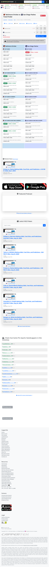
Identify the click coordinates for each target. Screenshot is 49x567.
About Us (4, 452)
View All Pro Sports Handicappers (25, 395)
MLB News (15, 159)
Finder (16, 23)
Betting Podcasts (6, 450)
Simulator (23, 23)
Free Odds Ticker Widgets (8, 479)
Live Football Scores (6, 498)
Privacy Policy (5, 518)
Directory (4, 438)
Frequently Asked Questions (8, 477)
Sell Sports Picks (5, 455)
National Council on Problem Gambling (30, 545)
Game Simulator (5, 446)
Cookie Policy (5, 520)
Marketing (4, 465)
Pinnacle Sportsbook (7, 495)
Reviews (3, 440)
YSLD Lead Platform (6, 482)
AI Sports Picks (5, 500)
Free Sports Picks (6, 480)
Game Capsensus (6, 447)
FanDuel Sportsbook (6, 497)
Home (3, 432)
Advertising (4, 467)
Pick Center (4, 435)
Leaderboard (5, 436)
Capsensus (30, 23)
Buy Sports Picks (6, 453)
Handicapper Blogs (6, 476)
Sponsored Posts (6, 468)
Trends (11, 23)
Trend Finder (10, 19)
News (36, 23)
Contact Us (4, 456)
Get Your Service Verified (7, 470)
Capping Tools (5, 441)
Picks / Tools (41, 36)
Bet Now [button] (43, 15)
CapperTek (5, 19)
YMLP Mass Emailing (6, 483)
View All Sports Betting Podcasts (24, 213)
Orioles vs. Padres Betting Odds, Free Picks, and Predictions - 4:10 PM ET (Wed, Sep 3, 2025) (24, 170)
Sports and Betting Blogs (8, 474)
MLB (14, 19)
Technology (4, 463)
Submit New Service (6, 471)
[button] (46, 2)
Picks (6, 23)
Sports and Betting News (8, 473)
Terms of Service (6, 517)
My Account (4, 433)
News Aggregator (6, 449)
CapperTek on (5, 485)
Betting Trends (5, 443)
